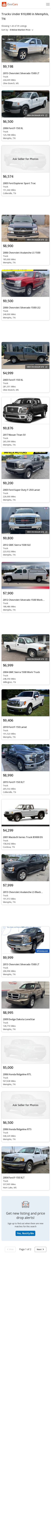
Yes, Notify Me (25, 1233)
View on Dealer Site (35, 115)
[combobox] (22, 30)
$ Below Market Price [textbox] (20, 30)
